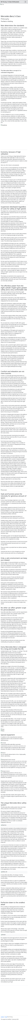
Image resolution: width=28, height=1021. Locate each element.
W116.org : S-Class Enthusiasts (10, 2)
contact (2, 1016)
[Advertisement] (14, 1000)
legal (6, 1016)
